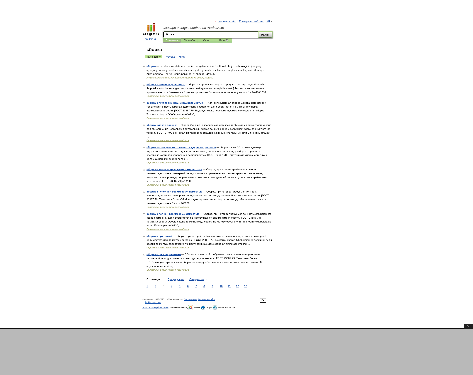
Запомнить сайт (227, 21)
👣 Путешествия (153, 302)
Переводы (189, 40)
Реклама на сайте (206, 299)
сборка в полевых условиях (166, 84)
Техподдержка (190, 299)
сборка (151, 66)
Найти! (265, 34)
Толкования (171, 40)
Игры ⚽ (223, 40)
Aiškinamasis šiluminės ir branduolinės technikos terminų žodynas (180, 77)
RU (268, 21)
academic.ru (151, 39)
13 (245, 286)
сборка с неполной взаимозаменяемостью (174, 191)
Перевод (169, 56)
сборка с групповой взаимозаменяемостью (175, 102)
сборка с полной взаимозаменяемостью (173, 213)
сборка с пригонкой (159, 236)
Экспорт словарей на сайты (155, 307)
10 (221, 286)
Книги (206, 40)
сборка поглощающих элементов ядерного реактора (181, 147)
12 (237, 286)
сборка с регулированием (164, 254)
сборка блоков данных (162, 124)
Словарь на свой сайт (251, 21)
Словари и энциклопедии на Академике (193, 28)
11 (229, 286)
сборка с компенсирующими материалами (174, 169)
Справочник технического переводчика (168, 96)
